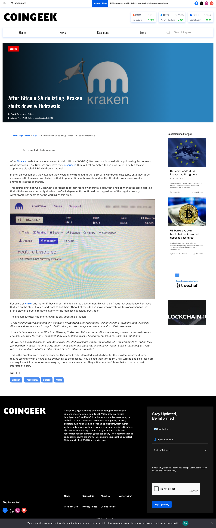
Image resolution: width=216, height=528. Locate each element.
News (63, 32)
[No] (212, 523)
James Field (176, 192)
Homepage (18, 136)
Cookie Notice (108, 506)
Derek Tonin (16, 114)
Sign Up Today (162, 504)
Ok (185, 523)
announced (70, 165)
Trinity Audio (39, 150)
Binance (21, 161)
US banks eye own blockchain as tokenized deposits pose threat (139, 3)
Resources (102, 32)
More (143, 32)
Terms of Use (71, 506)
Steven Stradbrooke (180, 254)
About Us (105, 496)
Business (13, 48)
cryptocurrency (32, 379)
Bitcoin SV (16, 379)
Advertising (125, 496)
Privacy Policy (89, 506)
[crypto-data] (143, 17)
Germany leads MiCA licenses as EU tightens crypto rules (183, 175)
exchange (47, 379)
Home (22, 32)
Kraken (29, 303)
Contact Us (88, 496)
